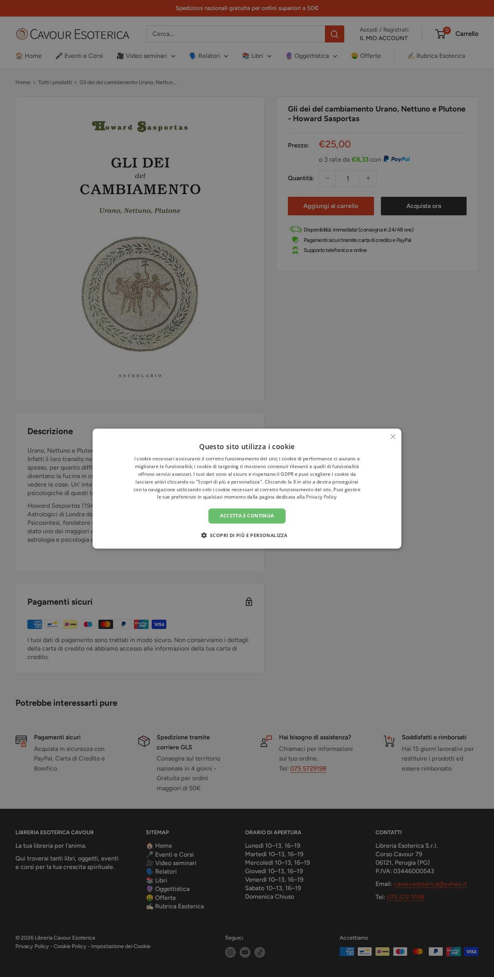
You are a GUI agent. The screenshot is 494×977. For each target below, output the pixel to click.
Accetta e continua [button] (247, 515)
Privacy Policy (321, 497)
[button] (247, 535)
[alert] (247, 488)
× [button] (393, 437)
